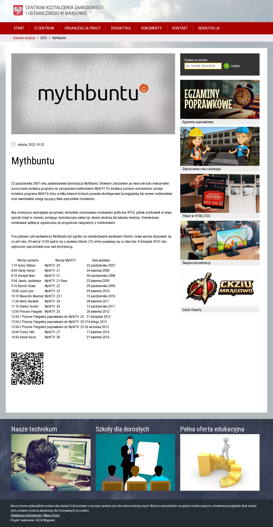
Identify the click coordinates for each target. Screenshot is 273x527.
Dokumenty (151, 28)
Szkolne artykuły (24, 38)
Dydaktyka (121, 28)
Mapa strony (51, 515)
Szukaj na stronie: (196, 60)
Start (19, 28)
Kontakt (180, 28)
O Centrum (44, 28)
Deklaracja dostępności (26, 515)
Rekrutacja (209, 28)
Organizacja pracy (83, 28)
